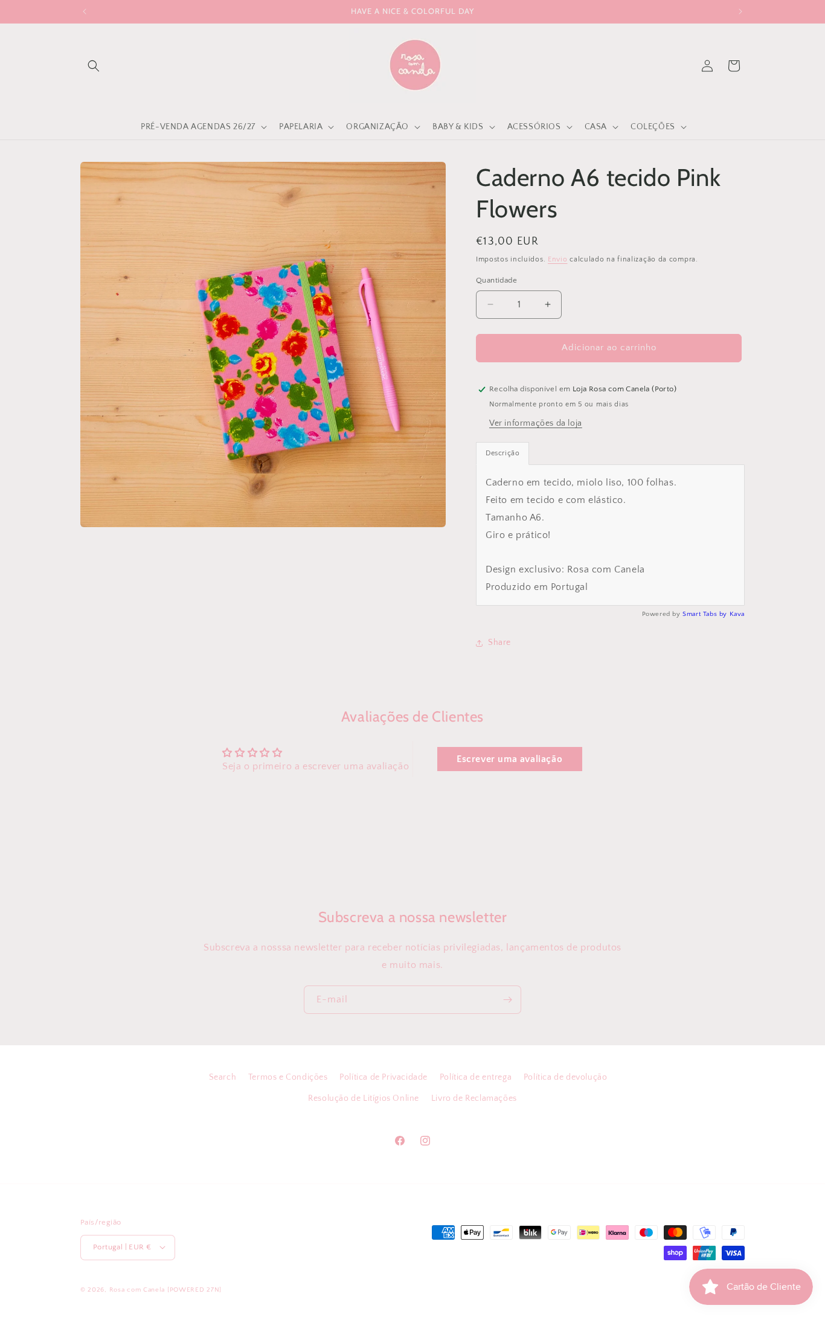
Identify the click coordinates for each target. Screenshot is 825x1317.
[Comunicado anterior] (84, 11)
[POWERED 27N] (194, 1289)
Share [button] (499, 642)
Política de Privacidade (383, 1077)
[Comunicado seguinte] (740, 11)
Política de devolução (566, 1077)
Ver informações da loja (535, 423)
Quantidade (496, 280)
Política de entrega (476, 1077)
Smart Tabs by (705, 614)
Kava (737, 614)
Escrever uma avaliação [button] (509, 759)
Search (223, 1077)
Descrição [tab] (502, 453)
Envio (558, 259)
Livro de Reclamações (474, 1098)
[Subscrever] (507, 999)
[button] (93, 66)
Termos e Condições (288, 1077)
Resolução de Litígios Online (363, 1098)
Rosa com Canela (137, 1289)
